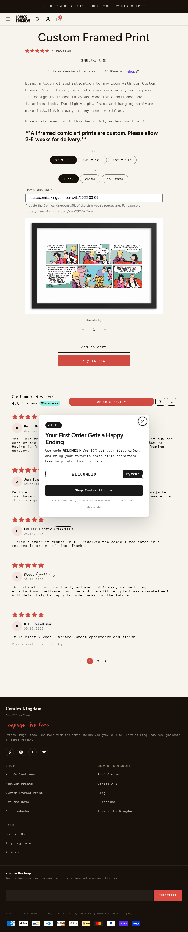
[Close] (142, 421)
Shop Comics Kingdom (94, 490)
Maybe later (94, 507)
